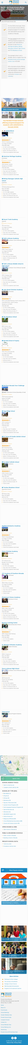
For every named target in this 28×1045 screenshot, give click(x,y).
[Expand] (2, 763)
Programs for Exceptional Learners (12, 988)
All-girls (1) (6, 796)
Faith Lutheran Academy (11, 238)
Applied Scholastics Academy (11, 526)
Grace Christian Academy (10, 551)
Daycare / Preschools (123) (9, 803)
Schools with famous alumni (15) (11, 823)
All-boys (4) (6, 798)
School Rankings (5, 1012)
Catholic (10, 76)
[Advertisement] (14, 208)
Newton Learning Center (9, 623)
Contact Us (3, 1022)
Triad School (5, 712)
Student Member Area (6, 1015)
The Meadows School (16, 50)
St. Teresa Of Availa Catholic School (14, 437)
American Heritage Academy (15, 46)
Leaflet (19, 775)
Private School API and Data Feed (9, 1032)
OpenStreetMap (25, 775)
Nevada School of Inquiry (11, 341)
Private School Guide (6, 1017)
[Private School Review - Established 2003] (14, 2)
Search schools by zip (8, 785)
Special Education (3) (8, 809)
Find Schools (4, 1010)
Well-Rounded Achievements (11, 986)
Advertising (4, 1030)
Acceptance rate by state (9, 846)
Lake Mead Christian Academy (13, 290)
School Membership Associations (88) (12, 821)
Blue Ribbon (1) (7, 793)
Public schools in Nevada (9, 835)
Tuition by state (7, 844)
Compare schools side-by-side (10, 787)
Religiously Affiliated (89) (9, 819)
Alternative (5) (6, 812)
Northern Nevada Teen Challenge (13, 386)
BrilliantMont (10, 131)
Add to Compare (8, 138)
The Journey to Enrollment (10, 982)
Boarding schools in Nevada (10, 838)
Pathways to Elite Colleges (11, 979)
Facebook (15, 1038)
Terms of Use (10, 1043)
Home (2, 1005)
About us (3, 1008)
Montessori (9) (7, 800)
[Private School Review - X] (12, 1038)
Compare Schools (5, 1020)
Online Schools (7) (7, 816)
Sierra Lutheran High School (11, 109)
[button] (10, 762)
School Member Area (6, 1025)
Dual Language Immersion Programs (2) (13, 807)
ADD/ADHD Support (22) (9, 814)
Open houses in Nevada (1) (10, 829)
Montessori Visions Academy (11, 597)
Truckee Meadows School (11, 488)
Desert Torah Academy (10, 220)
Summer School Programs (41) (10, 805)
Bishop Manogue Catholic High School (16, 48)
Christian (16, 74)
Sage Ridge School (9, 411)
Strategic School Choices (10, 984)
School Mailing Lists (6, 1027)
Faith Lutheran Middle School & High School (12, 265)
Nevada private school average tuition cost (16, 60)
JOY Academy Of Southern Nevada (13, 574)
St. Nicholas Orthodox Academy (12, 645)
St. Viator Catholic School (11, 462)
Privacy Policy (17, 1043)
